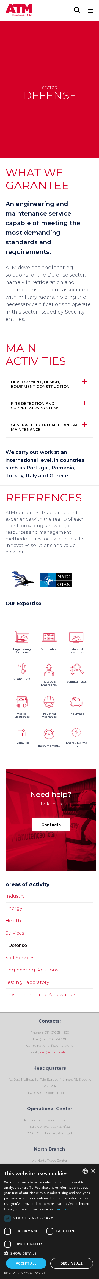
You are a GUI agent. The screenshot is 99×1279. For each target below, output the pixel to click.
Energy (14, 908)
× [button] (93, 1171)
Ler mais (62, 1209)
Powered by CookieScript (24, 1273)
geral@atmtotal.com (54, 1052)
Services (15, 933)
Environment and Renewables (41, 994)
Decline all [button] (72, 1263)
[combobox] (85, 1171)
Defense (17, 945)
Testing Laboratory (27, 982)
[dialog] (49, 1221)
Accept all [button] (26, 1263)
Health (13, 920)
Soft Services (20, 957)
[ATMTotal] (19, 10)
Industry (15, 896)
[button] (51, 824)
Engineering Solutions (32, 970)
